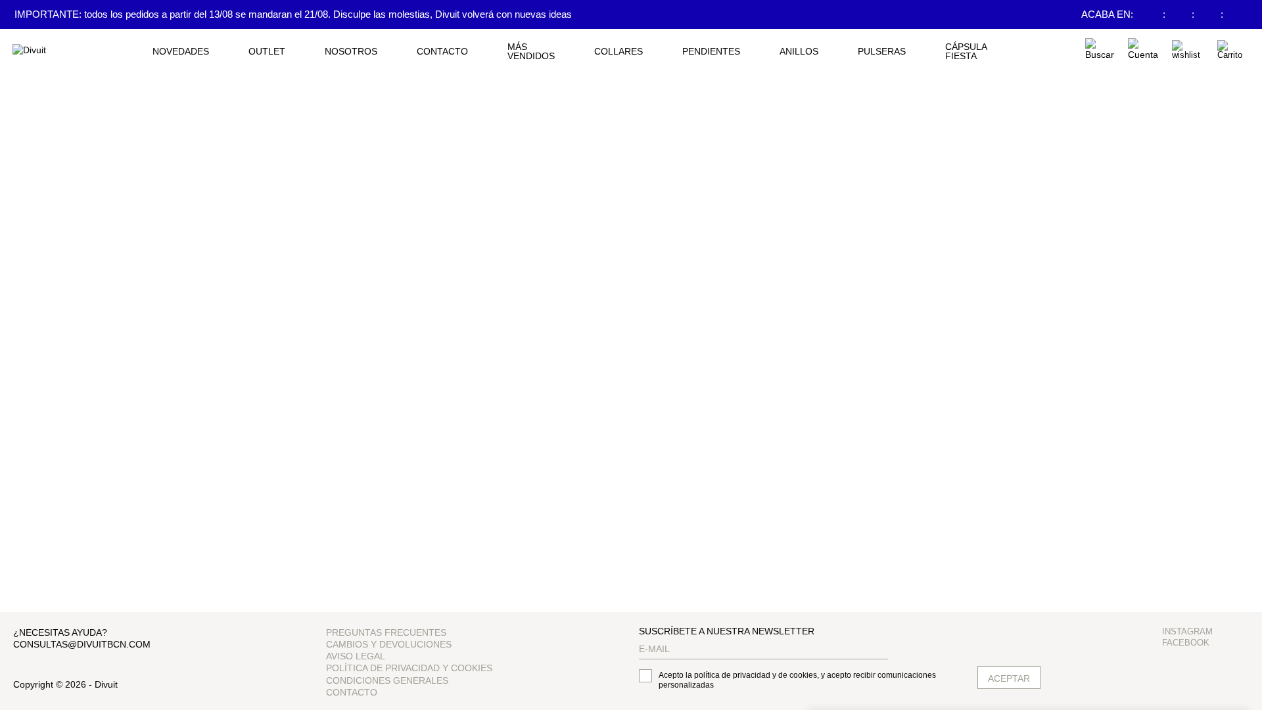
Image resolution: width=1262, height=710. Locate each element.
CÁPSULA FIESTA (966, 51)
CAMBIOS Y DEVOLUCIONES (389, 644)
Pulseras (882, 51)
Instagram (1187, 631)
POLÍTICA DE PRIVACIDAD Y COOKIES (409, 668)
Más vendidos (531, 51)
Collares (618, 51)
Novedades (180, 51)
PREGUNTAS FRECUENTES (386, 632)
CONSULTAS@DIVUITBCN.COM (82, 644)
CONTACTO (442, 51)
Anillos (799, 51)
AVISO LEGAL (355, 656)
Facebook (1185, 643)
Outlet (266, 51)
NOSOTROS (351, 51)
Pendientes (711, 51)
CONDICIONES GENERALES (387, 680)
